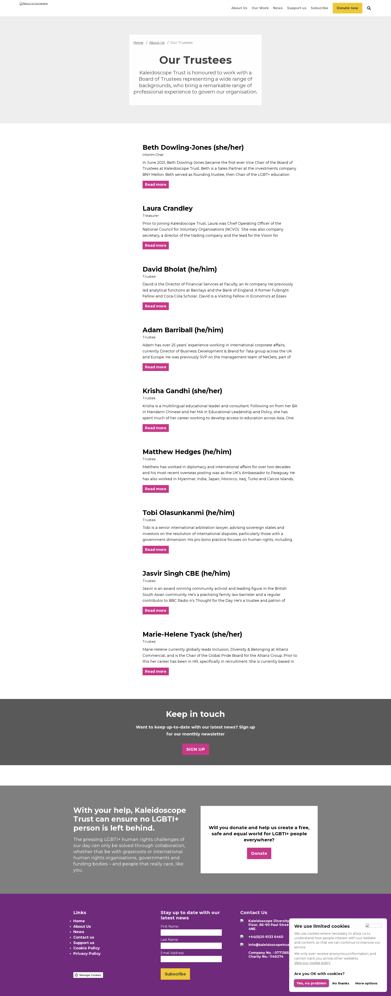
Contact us (83, 937)
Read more (155, 184)
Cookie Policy (86, 948)
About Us (239, 8)
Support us (296, 8)
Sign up (195, 749)
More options (366, 983)
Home (138, 43)
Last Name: (169, 940)
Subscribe (319, 8)
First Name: (170, 926)
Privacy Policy (87, 953)
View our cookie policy (312, 963)
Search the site (369, 8)
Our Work (260, 8)
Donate (259, 853)
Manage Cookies (90, 975)
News (278, 8)
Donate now (347, 8)
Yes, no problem (311, 983)
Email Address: (172, 953)
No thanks (340, 983)
